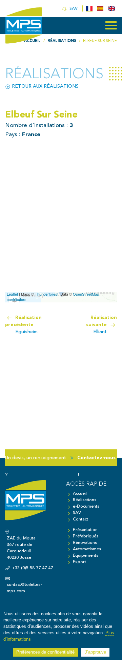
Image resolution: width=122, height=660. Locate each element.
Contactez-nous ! (96, 460)
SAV (73, 8)
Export (79, 562)
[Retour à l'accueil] (30, 503)
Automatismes (87, 549)
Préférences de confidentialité (45, 652)
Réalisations (84, 500)
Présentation (85, 530)
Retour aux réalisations (45, 86)
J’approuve (95, 652)
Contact (80, 519)
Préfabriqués (85, 536)
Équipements (85, 555)
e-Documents (86, 506)
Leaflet (12, 294)
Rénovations (85, 542)
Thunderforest (46, 294)
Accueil (80, 493)
